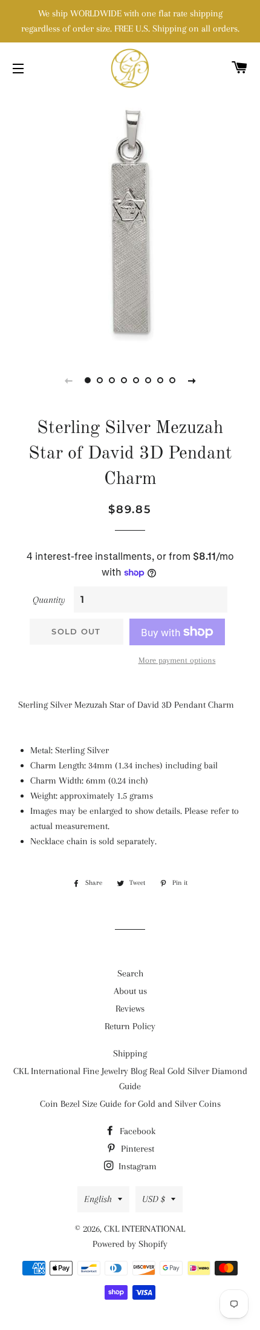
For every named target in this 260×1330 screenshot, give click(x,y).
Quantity (49, 599)
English (98, 1199)
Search (130, 973)
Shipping (130, 1053)
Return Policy (130, 1026)
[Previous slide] (68, 380)
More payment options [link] (177, 660)
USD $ (153, 1199)
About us (130, 991)
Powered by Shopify (130, 1243)
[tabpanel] (130, 221)
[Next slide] (191, 380)
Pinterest (136, 1148)
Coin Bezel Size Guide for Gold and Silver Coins (130, 1103)
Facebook (136, 1131)
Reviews (130, 1008)
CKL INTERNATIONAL (144, 1228)
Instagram (136, 1166)
